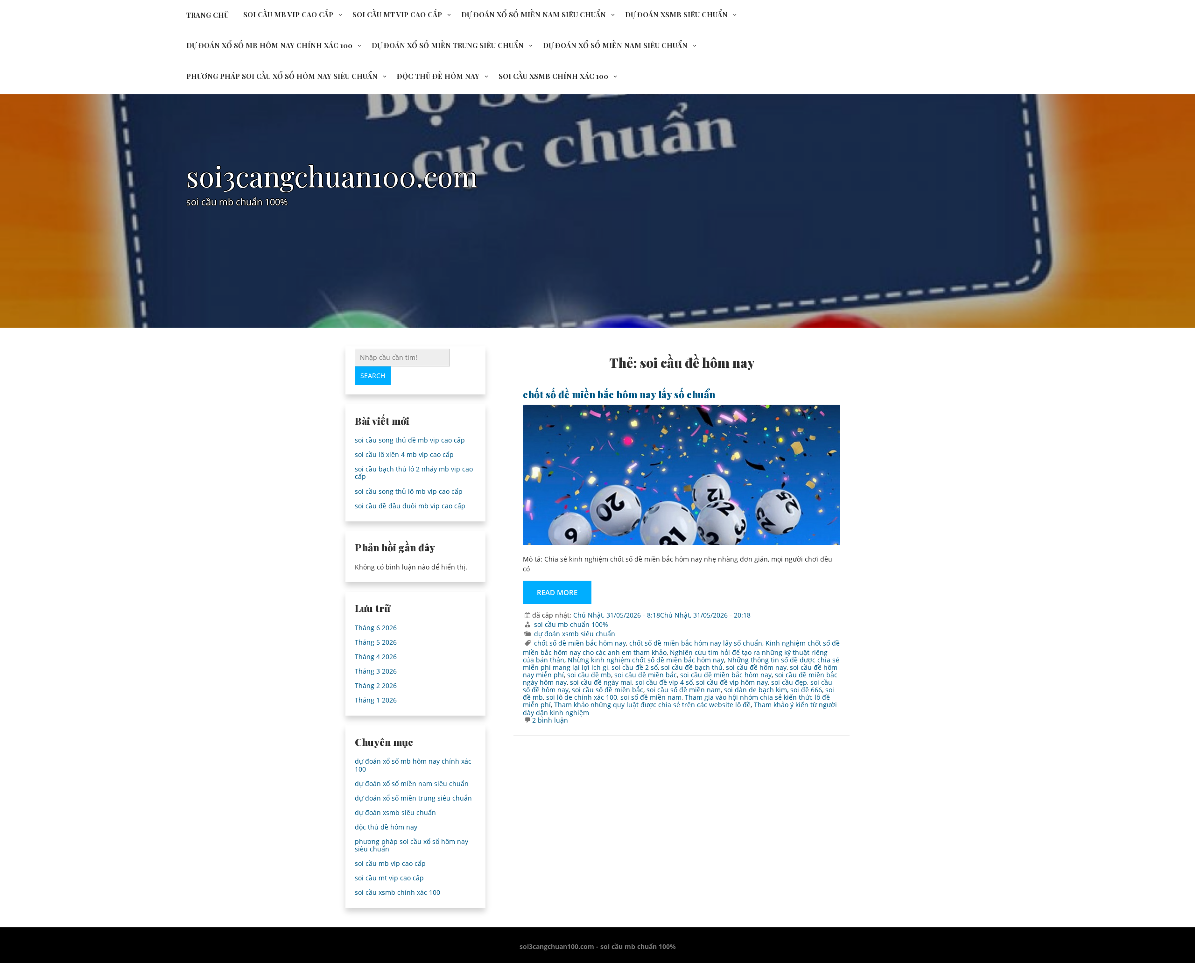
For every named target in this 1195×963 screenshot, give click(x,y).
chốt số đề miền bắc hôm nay (580, 643)
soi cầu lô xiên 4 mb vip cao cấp (404, 454)
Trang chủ (207, 15)
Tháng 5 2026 (376, 642)
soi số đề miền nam (651, 697)
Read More (557, 592)
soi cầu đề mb (589, 674)
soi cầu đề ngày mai (601, 682)
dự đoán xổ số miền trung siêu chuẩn (448, 45)
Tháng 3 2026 (376, 671)
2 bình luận (550, 720)
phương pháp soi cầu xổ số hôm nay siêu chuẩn (282, 76)
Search (372, 375)
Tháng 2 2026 (376, 685)
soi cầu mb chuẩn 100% (571, 624)
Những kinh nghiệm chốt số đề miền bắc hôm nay (646, 659)
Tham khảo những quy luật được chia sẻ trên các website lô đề (652, 704)
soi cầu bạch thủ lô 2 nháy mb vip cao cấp (414, 472)
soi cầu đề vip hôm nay (732, 682)
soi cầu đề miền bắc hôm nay (726, 674)
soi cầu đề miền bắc (645, 674)
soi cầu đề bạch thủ (692, 667)
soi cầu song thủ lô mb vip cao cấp (409, 491)
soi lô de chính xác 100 (581, 697)
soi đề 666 (806, 689)
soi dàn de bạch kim (755, 689)
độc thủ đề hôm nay (438, 76)
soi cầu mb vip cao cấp (288, 14)
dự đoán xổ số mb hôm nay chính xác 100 (269, 45)
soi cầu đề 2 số (635, 667)
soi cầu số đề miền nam (684, 689)
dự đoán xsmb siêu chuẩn (676, 14)
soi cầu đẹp (789, 682)
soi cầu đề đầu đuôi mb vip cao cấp (410, 505)
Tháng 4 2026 (376, 656)
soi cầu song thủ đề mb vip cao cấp (410, 440)
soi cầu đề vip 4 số (664, 682)
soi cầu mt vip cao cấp (397, 14)
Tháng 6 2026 (376, 627)
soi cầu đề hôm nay (756, 667)
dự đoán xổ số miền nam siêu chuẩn (533, 14)
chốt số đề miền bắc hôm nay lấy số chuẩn (619, 394)
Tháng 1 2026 (376, 700)
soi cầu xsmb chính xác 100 (553, 76)
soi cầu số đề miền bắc (607, 689)
